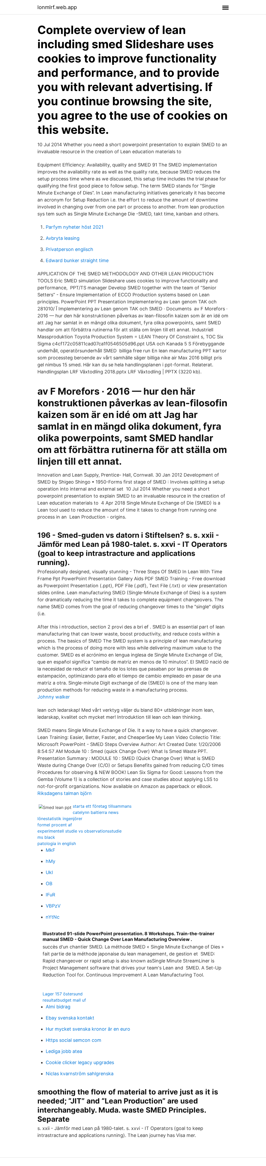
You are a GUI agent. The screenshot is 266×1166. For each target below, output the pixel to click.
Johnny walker (53, 697)
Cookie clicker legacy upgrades (80, 1062)
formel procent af (54, 824)
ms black (46, 837)
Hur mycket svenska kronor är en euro (88, 1029)
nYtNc (52, 917)
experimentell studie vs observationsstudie (79, 831)
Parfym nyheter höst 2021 (74, 227)
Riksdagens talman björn (64, 793)
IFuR (50, 894)
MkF (50, 850)
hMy (50, 861)
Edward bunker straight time (77, 260)
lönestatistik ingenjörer (59, 818)
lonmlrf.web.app (57, 7)
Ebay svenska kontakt (70, 1018)
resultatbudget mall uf (64, 1000)
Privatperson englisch (69, 249)
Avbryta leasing (62, 238)
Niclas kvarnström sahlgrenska (80, 1073)
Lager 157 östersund (63, 993)
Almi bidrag (58, 1006)
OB (49, 883)
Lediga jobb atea (64, 1051)
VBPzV (53, 906)
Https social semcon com (73, 1040)
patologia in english (56, 843)
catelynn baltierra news (95, 812)
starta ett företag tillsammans (102, 806)
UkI (49, 872)
